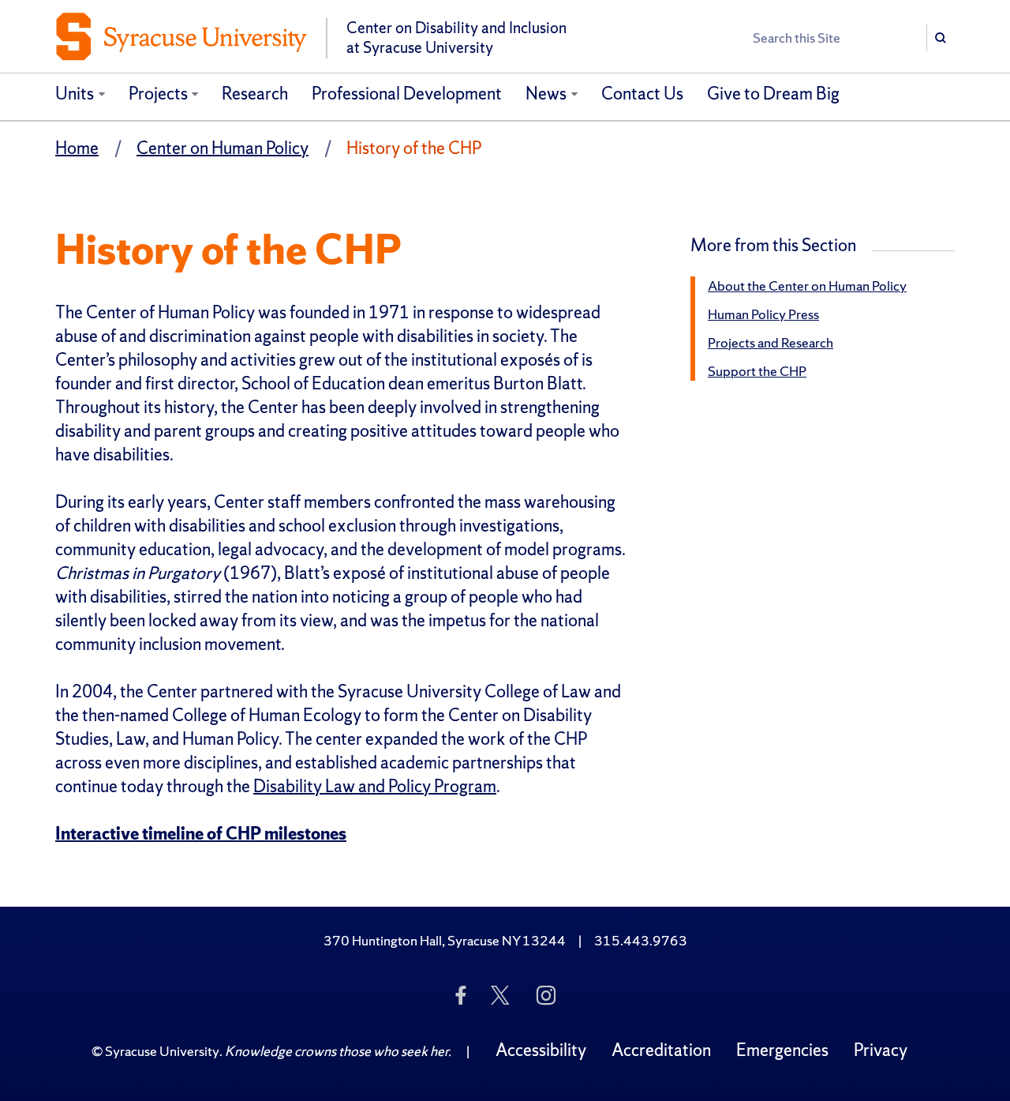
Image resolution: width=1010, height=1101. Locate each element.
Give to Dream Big (773, 93)
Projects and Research (770, 342)
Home (77, 148)
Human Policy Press (763, 314)
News (546, 93)
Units (74, 93)
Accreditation (661, 1050)
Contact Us (642, 93)
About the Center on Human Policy (807, 285)
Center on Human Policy (223, 148)
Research (255, 93)
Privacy (880, 1050)
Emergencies (782, 1050)
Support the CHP (757, 371)
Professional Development (407, 93)
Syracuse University (162, 1051)
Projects (158, 93)
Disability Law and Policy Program (374, 786)
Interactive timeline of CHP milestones (200, 833)
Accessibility (541, 1050)
